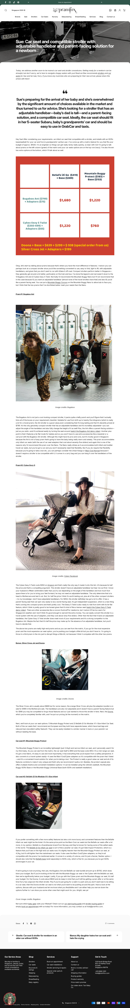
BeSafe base (41, 859)
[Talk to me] (9, 998)
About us (74, 962)
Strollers (32, 962)
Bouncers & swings (33, 969)
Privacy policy (16, 1004)
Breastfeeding (34, 979)
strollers (101, 73)
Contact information (45, 1004)
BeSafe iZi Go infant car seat (41, 848)
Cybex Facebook (71, 576)
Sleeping (32, 973)
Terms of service (25, 1004)
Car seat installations (54, 965)
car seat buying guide (73, 904)
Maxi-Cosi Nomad (92, 451)
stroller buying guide (94, 904)
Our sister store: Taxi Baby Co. (80, 986)
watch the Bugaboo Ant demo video (85, 431)
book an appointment (30, 907)
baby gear (32, 904)
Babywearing (33, 976)
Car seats (32, 965)
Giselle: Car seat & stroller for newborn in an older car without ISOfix (36, 936)
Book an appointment (55, 962)
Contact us (75, 965)
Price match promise (78, 982)
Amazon (51, 585)
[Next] (101, 2)
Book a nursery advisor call (79, 969)
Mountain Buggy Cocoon (57, 282)
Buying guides (76, 976)
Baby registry (33, 982)
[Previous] (28, 2)
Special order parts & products (54, 972)
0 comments (110, 923)
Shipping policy (35, 1004)
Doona (110, 712)
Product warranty (77, 979)
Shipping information (79, 973)
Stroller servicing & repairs (56, 968)
